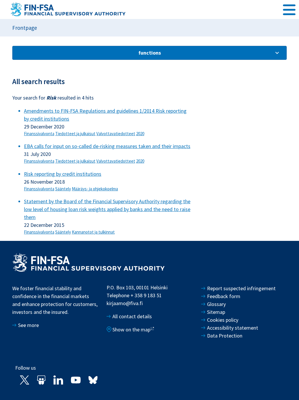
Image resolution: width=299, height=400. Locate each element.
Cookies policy (222, 319)
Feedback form (223, 296)
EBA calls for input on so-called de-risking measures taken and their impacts (107, 146)
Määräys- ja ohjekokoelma (95, 189)
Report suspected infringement (242, 288)
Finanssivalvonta (39, 133)
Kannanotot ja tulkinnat (93, 232)
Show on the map (131, 329)
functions (149, 52)
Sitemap (216, 312)
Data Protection (224, 335)
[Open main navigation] (289, 9)
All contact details (132, 316)
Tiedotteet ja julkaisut (75, 133)
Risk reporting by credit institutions (62, 174)
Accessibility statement (232, 327)
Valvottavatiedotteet (115, 133)
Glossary (216, 304)
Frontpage (24, 27)
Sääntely (63, 189)
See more (28, 325)
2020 (140, 133)
